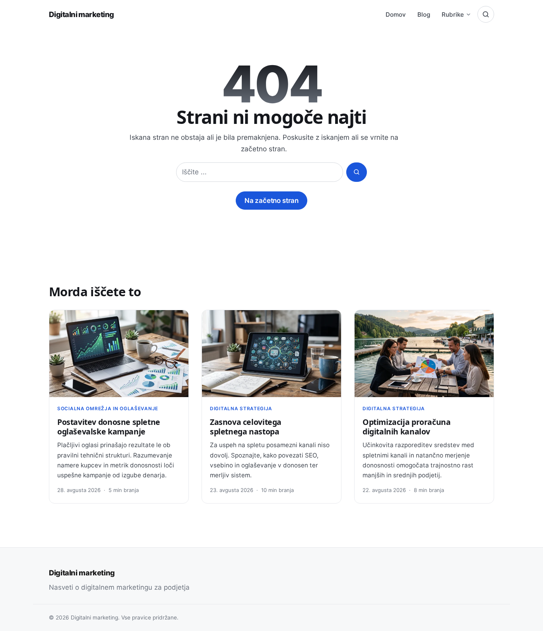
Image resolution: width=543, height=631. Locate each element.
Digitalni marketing (81, 14)
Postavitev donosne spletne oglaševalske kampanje (108, 427)
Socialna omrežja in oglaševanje (107, 408)
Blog (423, 14)
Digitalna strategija (241, 408)
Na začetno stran (271, 201)
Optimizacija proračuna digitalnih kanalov (406, 427)
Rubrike (453, 14)
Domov (396, 14)
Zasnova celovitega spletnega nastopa (245, 427)
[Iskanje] (485, 14)
